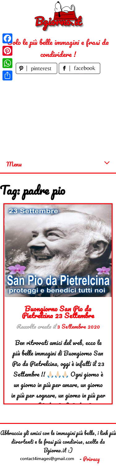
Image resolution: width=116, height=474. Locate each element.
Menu (14, 164)
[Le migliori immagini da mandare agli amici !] (58, 15)
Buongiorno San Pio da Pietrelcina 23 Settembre (58, 311)
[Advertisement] (58, 116)
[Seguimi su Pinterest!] (37, 71)
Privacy (91, 459)
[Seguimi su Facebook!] (79, 71)
